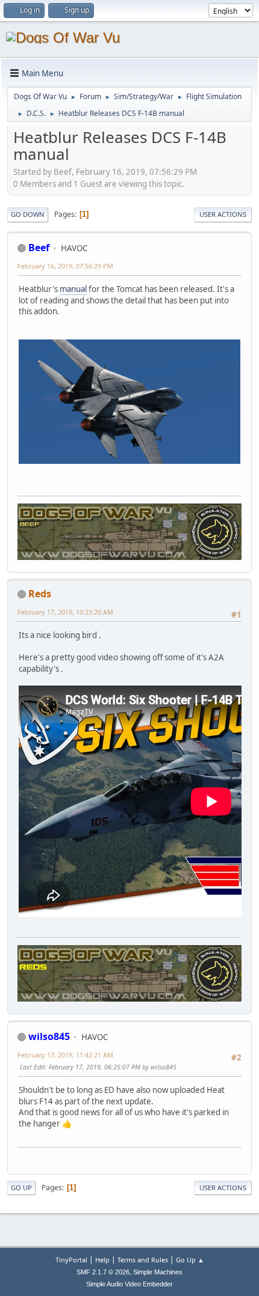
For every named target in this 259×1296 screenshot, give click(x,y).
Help (102, 1259)
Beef (38, 247)
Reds (39, 593)
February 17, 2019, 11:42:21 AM (65, 1054)
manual (73, 289)
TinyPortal (71, 1259)
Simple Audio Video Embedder (129, 1284)
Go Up (21, 1187)
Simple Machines (158, 1272)
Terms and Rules (142, 1259)
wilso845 (49, 1036)
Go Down (28, 214)
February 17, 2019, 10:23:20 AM (65, 611)
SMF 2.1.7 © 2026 (103, 1272)
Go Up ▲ (190, 1259)
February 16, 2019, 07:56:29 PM (65, 265)
